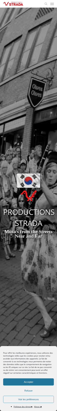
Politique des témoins (23, 406)
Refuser (28, 390)
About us (38, 406)
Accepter (28, 382)
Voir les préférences (28, 399)
